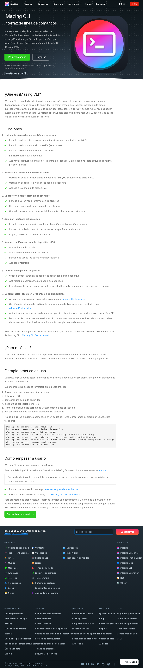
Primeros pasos (17, 57)
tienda (102, 470)
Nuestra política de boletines (16, 534)
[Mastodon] (108, 664)
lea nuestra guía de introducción (62, 489)
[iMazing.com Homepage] (11, 4)
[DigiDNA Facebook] (87, 664)
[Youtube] (82, 664)
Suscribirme (127, 531)
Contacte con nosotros (20, 514)
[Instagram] (92, 664)
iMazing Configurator (73, 299)
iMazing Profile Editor (20, 308)
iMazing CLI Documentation (36, 335)
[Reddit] (103, 664)
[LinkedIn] (98, 664)
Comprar (41, 57)
